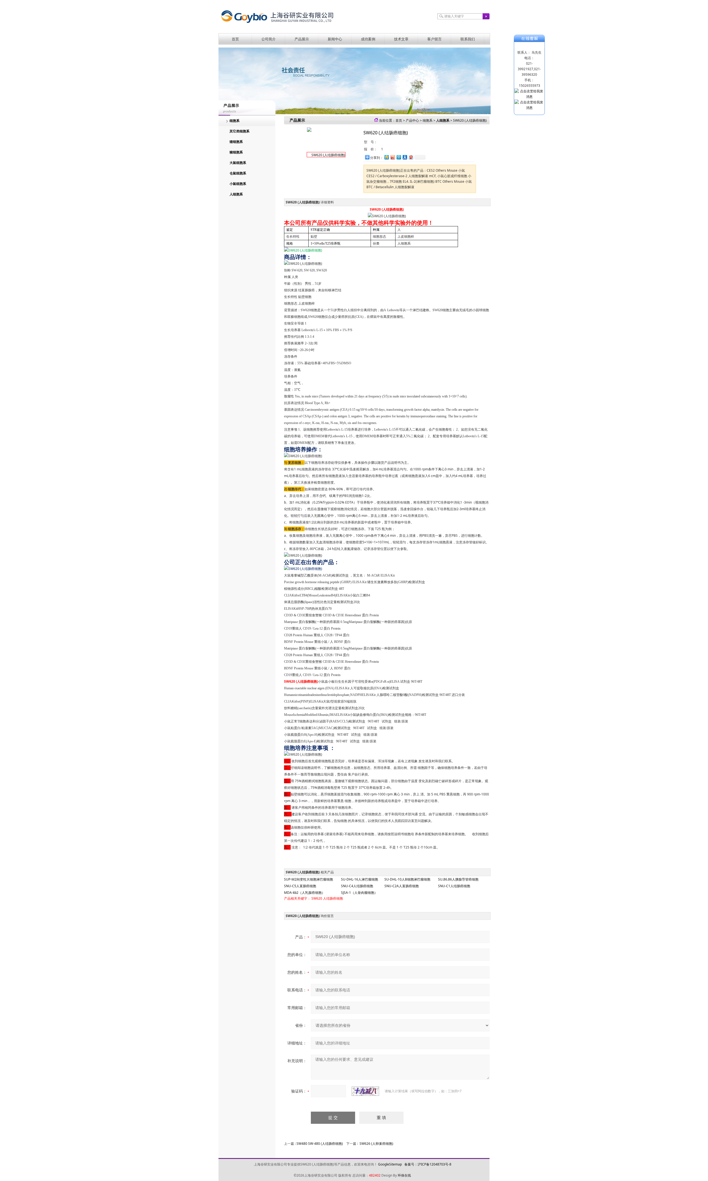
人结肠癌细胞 (333, 898)
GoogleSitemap (390, 1164)
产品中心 (412, 120)
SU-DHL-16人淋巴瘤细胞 (359, 879)
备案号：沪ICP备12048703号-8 (427, 1164)
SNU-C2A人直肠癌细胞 (401, 886)
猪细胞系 (236, 141)
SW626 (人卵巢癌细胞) (376, 1143)
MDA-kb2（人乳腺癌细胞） (304, 892)
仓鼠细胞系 (238, 173)
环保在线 (404, 1175)
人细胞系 (236, 194)
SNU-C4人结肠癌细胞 (357, 886)
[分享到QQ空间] (386, 157)
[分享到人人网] (405, 157)
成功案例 (368, 38)
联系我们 (467, 38)
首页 (235, 38)
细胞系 (235, 120)
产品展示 (302, 38)
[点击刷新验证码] (365, 1091)
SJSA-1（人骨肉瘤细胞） (359, 892)
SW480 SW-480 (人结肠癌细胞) (319, 1143)
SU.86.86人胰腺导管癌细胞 (458, 879)
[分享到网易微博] (411, 157)
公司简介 (268, 38)
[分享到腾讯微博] (398, 157)
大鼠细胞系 (238, 162)
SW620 (316, 898)
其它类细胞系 (239, 131)
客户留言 (434, 38)
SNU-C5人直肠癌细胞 (300, 886)
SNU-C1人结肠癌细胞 (454, 886)
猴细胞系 (236, 152)
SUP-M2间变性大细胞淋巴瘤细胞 (308, 879)
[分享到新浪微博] (392, 157)
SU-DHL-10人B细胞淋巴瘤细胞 (407, 879)
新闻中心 (335, 38)
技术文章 (401, 38)
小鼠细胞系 (238, 183)
